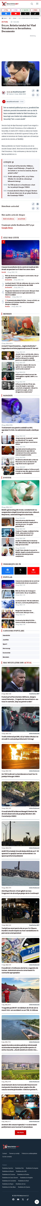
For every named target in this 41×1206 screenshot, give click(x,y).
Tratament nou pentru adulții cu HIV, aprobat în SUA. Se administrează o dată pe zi (20, 430)
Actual (14, 18)
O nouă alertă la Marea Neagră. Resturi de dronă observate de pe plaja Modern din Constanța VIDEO (22, 193)
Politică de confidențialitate (29, 1153)
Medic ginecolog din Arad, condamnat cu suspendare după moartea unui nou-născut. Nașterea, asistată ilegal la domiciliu (20, 512)
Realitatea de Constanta (9, 1181)
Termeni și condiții (14, 1153)
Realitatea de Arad (23, 1181)
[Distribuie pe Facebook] (37, 90)
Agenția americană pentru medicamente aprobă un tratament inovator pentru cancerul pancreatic (26, 452)
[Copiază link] (33, 90)
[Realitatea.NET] (10, 4)
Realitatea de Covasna (8, 1174)
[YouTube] (15, 13)
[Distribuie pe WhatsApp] (33, 95)
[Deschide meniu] (37, 4)
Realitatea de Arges (7, 1184)
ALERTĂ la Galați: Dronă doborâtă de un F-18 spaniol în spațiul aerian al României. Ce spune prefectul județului (20, 853)
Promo (7, 306)
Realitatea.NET (19, 92)
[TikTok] (35, 13)
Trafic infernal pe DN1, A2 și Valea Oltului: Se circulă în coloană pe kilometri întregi (21, 178)
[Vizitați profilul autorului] (4, 93)
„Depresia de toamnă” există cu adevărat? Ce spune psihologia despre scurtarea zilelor (27, 441)
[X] (25, 13)
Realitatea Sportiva (7, 1168)
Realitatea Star (19, 1168)
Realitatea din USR (21, 1171)
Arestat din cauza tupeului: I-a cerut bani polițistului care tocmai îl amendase (19, 1126)
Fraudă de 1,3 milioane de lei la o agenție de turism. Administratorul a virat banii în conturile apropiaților (20, 970)
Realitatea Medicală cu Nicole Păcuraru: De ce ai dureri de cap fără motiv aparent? (27, 462)
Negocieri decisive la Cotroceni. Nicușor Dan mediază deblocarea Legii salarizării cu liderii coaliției (22, 293)
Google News (7, 228)
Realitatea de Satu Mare (9, 1187)
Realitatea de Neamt (8, 1171)
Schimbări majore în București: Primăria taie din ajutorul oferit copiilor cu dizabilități (27, 471)
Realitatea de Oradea (23, 1174)
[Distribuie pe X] (37, 95)
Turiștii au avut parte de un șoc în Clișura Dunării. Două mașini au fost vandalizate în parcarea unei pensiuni (20, 930)
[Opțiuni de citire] (37, 1202)
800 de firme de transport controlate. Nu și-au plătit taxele (25, 593)
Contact (4, 1153)
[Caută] (32, 4)
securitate (21, 219)
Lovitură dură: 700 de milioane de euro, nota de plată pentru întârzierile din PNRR (22, 284)
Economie (8, 280)
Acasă (5, 18)
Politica (7, 297)
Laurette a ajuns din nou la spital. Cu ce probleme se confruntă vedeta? (26, 367)
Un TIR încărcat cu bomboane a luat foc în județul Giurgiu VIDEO (21, 186)
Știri (10, 18)
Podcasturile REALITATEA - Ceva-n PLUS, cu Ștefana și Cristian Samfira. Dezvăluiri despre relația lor (22, 302)
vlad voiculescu (8, 219)
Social (4, 272)
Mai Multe (20, 1132)
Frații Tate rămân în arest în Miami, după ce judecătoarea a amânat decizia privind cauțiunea (27, 553)
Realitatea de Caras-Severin (10, 1177)
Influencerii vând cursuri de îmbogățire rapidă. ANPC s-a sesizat (26, 376)
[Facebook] (6, 13)
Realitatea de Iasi (20, 1184)
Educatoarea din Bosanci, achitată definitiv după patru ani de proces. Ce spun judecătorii (27, 523)
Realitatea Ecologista (32, 1168)
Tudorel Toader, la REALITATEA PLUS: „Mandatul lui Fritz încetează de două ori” (27, 533)
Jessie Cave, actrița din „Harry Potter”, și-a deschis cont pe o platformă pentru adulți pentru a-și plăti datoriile (27, 357)
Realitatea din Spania (24, 1187)
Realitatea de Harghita (26, 1177)
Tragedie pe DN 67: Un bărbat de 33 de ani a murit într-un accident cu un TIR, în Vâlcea (20, 1009)
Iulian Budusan (34, 733)
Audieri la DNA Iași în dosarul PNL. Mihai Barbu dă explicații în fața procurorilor (27, 543)
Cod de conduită (7, 1156)
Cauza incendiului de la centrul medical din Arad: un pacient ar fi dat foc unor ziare (20, 268)
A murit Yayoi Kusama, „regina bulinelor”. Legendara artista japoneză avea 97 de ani (20, 347)
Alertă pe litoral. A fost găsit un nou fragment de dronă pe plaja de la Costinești (20, 892)
